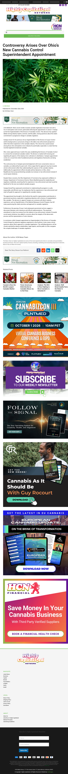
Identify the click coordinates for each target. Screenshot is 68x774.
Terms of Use (6, 701)
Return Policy (6, 698)
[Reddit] (43, 250)
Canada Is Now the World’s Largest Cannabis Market (9, 287)
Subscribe (23, 750)
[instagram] (63, 5)
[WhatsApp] (53, 250)
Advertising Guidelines (9, 721)
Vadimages (50, 772)
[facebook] (60, 5)
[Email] (57, 250)
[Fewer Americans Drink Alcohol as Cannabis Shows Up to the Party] (27, 278)
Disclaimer (6, 705)
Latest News (6, 674)
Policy (4, 685)
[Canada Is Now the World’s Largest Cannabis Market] (9, 278)
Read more (47, 765)
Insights (5, 683)
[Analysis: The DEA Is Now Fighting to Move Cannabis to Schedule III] (44, 278)
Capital (5, 678)
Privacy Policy (6, 703)
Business (5, 676)
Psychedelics (6, 681)
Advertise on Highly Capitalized (11, 718)
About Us (5, 716)
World (4, 687)
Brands (5, 679)
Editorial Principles (8, 719)
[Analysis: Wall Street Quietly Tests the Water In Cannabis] (61, 278)
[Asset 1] (28, 7)
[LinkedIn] (48, 250)
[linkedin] (66, 5)
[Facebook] (38, 250)
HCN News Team (9, 111)
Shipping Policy (7, 699)
